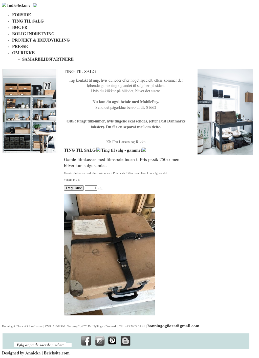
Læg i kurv (74, 188)
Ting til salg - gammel (121, 150)
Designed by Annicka (21, 353)
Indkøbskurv (19, 5)
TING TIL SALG (80, 150)
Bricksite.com (57, 353)
